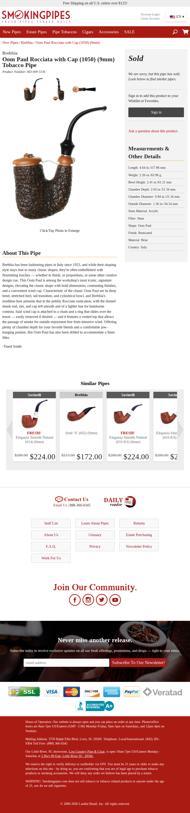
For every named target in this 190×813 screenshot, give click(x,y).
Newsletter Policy (139, 546)
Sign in (156, 112)
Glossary (95, 535)
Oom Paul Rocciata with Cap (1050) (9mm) (67, 43)
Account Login (150, 14)
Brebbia (27, 43)
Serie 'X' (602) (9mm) (81, 433)
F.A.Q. (51, 546)
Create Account (150, 18)
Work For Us (51, 558)
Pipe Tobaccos (64, 31)
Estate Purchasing (139, 535)
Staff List (51, 523)
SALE (129, 31)
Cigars (87, 31)
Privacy (95, 546)
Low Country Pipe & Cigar (86, 751)
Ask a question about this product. (153, 131)
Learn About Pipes (95, 523)
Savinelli (34, 395)
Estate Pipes (36, 31)
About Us (51, 535)
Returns (139, 523)
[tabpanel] (34, 426)
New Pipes (12, 31)
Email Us (60, 505)
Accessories (109, 31)
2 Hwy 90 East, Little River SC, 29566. (67, 756)
